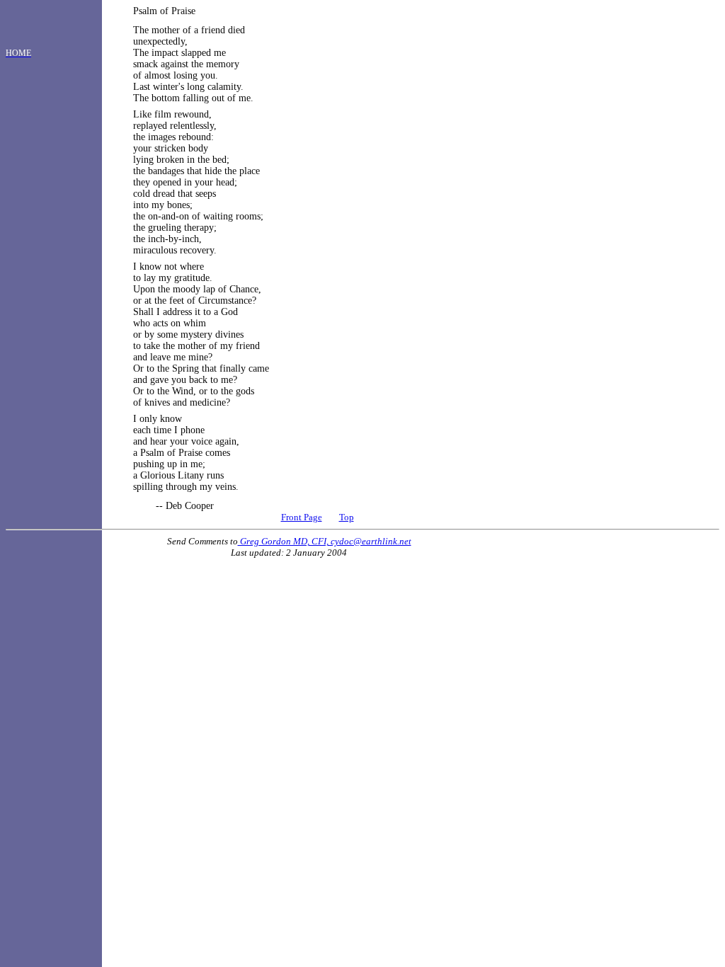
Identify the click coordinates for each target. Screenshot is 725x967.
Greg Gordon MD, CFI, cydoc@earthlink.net (324, 541)
